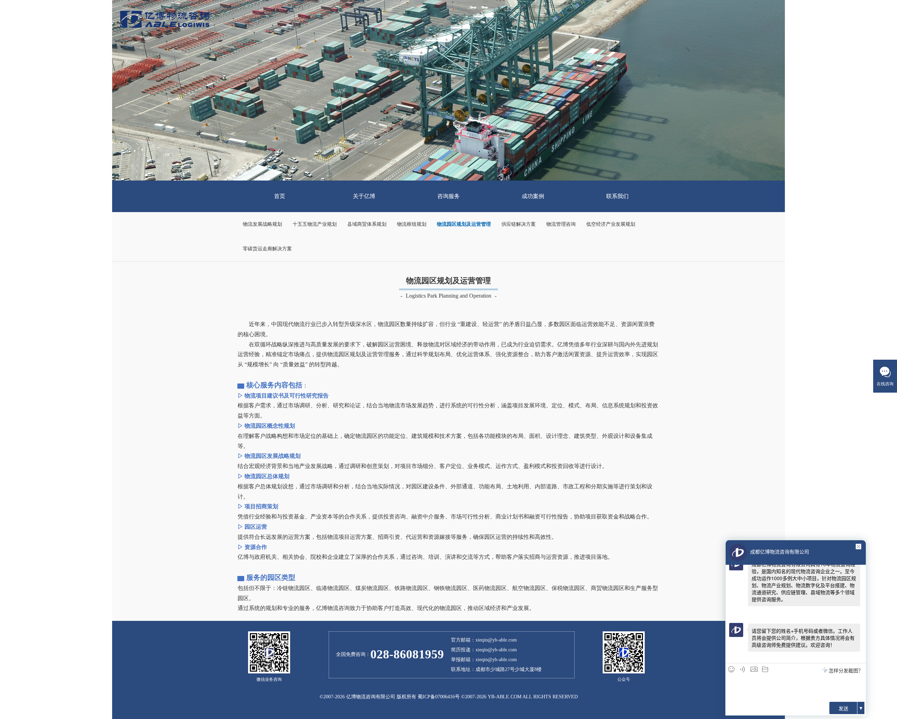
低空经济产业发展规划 (610, 224)
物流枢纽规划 (411, 224)
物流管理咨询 (561, 224)
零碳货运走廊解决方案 (267, 248)
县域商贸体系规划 (366, 224)
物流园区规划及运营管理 (464, 224)
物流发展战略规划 (262, 224)
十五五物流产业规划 (315, 224)
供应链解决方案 (518, 224)
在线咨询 (885, 383)
